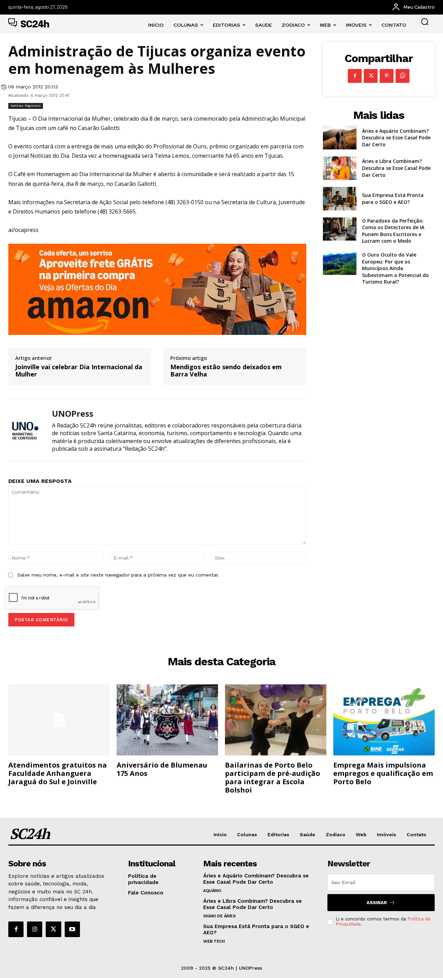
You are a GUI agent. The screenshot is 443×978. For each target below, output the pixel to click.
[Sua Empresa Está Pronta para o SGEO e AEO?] (339, 198)
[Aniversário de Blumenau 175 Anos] (167, 719)
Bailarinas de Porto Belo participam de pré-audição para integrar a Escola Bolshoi (272, 777)
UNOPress (72, 414)
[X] (371, 76)
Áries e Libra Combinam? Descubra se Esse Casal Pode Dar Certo (396, 168)
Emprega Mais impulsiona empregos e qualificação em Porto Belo (383, 773)
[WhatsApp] (402, 76)
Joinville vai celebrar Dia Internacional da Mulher (78, 370)
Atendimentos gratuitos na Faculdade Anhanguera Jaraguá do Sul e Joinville (57, 773)
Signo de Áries (219, 916)
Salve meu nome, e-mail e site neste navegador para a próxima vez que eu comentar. (118, 575)
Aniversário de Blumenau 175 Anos (162, 769)
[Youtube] (72, 929)
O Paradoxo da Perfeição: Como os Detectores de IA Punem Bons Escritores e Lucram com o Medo (393, 230)
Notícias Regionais (25, 105)
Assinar (377, 902)
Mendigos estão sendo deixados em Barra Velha (226, 370)
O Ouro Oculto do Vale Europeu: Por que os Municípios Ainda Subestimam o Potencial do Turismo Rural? (395, 268)
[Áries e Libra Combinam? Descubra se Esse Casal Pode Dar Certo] (339, 168)
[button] (425, 21)
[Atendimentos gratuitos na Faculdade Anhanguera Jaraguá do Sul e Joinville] (59, 719)
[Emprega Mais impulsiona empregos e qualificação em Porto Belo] (384, 719)
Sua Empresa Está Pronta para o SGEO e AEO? (393, 198)
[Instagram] (34, 929)
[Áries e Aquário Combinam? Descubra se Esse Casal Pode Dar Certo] (339, 137)
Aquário (212, 890)
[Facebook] (355, 76)
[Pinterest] (387, 76)
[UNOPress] (25, 430)
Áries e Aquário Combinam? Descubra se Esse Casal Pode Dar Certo (396, 138)
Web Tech (214, 941)
